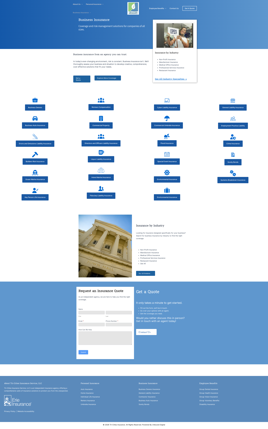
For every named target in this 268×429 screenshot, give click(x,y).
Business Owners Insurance (149, 389)
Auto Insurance (87, 389)
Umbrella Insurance (88, 404)
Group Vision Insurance (208, 397)
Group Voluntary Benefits (209, 400)
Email (81, 321)
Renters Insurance (88, 400)
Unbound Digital (158, 425)
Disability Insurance (207, 404)
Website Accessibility (25, 411)
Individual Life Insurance (90, 397)
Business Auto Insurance (148, 400)
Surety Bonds (144, 404)
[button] (82, 4)
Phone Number (112, 321)
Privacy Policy (10, 411)
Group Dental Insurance (208, 389)
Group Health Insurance (208, 393)
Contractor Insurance (147, 397)
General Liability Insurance (149, 393)
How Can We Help (85, 330)
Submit (83, 352)
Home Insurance (87, 393)
